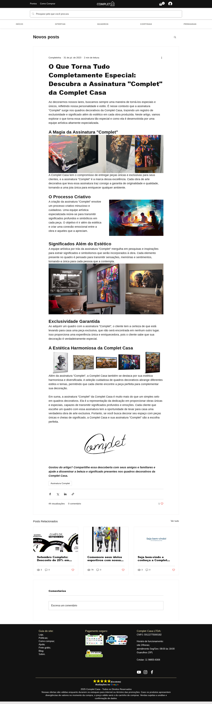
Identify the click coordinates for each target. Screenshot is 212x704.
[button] (162, 4)
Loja (41, 634)
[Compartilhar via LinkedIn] (65, 494)
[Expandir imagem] (63, 154)
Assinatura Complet (60, 483)
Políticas (43, 638)
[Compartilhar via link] (72, 494)
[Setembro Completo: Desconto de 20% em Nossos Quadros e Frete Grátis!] (55, 539)
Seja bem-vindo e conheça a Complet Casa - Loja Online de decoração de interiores (156, 559)
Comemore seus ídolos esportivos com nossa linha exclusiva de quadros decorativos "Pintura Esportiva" (104, 559)
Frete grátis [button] (44, 647)
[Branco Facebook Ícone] (151, 672)
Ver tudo (175, 521)
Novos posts (46, 37)
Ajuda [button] (41, 644)
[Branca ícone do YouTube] (138, 672)
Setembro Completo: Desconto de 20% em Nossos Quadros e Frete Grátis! (55, 559)
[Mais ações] (161, 57)
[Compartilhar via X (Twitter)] (57, 494)
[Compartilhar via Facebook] (50, 494)
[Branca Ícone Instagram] (145, 672)
